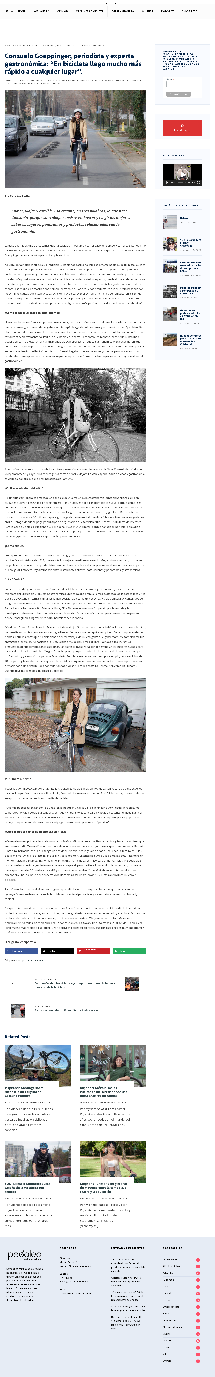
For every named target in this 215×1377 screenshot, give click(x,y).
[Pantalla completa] (198, 182)
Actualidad (41, 11)
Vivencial (167, 1360)
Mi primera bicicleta (90, 11)
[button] (182, 175)
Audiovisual (168, 1279)
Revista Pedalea (29, 46)
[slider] (180, 182)
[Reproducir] (167, 182)
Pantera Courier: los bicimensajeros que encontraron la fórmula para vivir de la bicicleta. (75, 983)
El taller (166, 1299)
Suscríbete (189, 11)
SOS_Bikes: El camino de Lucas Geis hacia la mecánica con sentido (27, 1187)
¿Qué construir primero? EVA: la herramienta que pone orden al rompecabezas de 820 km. (127, 1296)
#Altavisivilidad (170, 1259)
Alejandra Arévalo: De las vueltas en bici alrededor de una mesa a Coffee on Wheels (103, 1092)
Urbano (166, 1347)
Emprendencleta (123, 11)
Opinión (62, 11)
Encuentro (168, 1313)
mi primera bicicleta (30, 960)
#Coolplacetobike (172, 1266)
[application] (182, 175)
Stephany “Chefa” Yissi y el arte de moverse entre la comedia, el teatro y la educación (103, 1187)
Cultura (147, 11)
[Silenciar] (193, 182)
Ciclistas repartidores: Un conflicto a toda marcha (67, 1008)
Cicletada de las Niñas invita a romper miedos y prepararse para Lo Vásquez (128, 1281)
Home (21, 11)
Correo (170, 79)
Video (165, 1354)
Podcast (167, 11)
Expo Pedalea (170, 1320)
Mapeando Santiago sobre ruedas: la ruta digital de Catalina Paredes (24, 1092)
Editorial (167, 1293)
